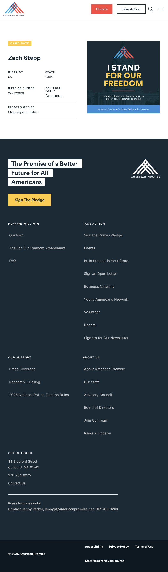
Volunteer (92, 312)
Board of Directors (99, 407)
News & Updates (98, 433)
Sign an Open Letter (100, 274)
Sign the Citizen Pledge (103, 235)
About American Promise (104, 369)
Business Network (99, 286)
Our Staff (91, 382)
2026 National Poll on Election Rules (39, 395)
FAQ (12, 261)
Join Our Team (96, 420)
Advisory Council (98, 395)
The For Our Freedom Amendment (37, 248)
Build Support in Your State (106, 261)
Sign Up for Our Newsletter (106, 338)
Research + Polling (24, 382)
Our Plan (16, 235)
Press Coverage (22, 369)
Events (89, 248)
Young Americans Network (106, 299)
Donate (90, 325)
